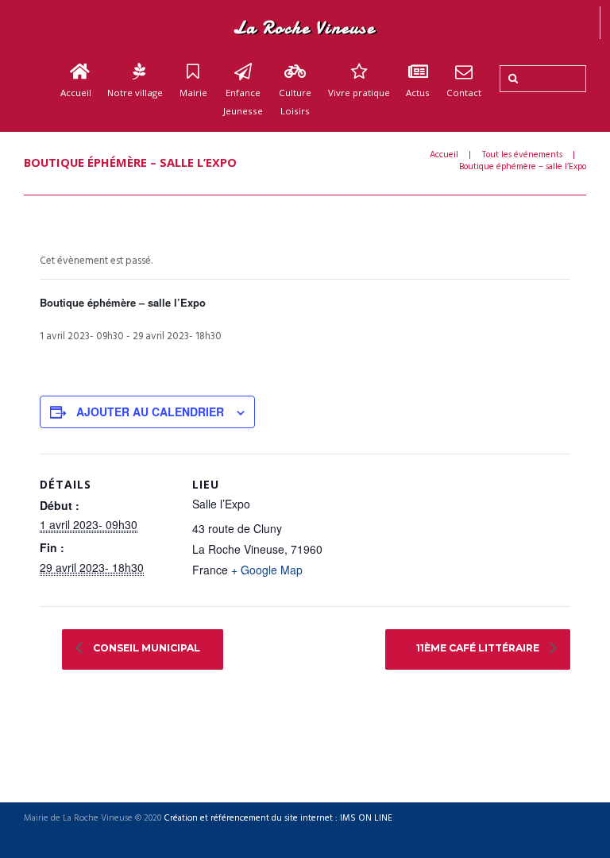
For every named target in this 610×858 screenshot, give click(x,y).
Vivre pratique (359, 93)
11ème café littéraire (479, 648)
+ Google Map (267, 570)
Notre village (135, 93)
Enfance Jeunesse (243, 102)
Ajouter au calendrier (150, 411)
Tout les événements (522, 155)
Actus (418, 93)
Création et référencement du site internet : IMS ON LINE (278, 819)
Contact (463, 93)
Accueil (75, 93)
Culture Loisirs (295, 102)
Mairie (193, 93)
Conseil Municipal (145, 648)
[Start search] (511, 79)
